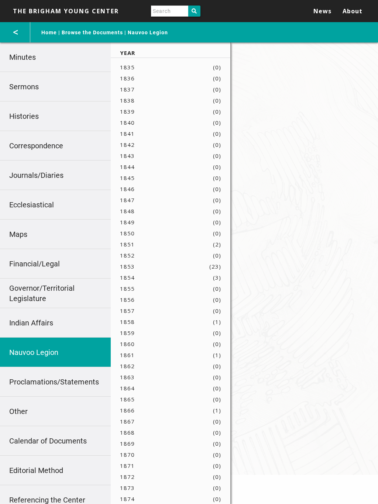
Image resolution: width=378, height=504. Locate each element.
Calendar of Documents (48, 440)
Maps (18, 234)
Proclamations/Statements (54, 381)
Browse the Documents (92, 32)
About (352, 11)
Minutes (22, 57)
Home (49, 32)
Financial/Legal (34, 263)
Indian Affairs (31, 322)
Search (194, 11)
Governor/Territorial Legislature (42, 293)
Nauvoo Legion (148, 32)
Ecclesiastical (31, 204)
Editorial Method (36, 470)
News (322, 11)
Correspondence (36, 145)
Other (18, 411)
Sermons (24, 86)
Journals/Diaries (36, 175)
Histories (24, 116)
